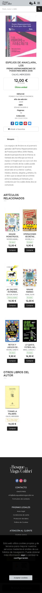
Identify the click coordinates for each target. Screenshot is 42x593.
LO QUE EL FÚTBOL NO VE (29, 346)
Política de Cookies (21, 522)
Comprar (12, 250)
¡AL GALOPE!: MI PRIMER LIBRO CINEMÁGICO (12, 290)
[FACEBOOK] (17, 480)
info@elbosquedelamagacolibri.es (21, 495)
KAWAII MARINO (29, 290)
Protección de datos (21, 518)
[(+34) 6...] (25, 480)
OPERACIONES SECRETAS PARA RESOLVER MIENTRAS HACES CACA (29, 235)
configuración (21, 558)
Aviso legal (21, 511)
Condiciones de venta (21, 515)
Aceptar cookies (21, 578)
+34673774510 (21, 491)
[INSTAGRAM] (21, 480)
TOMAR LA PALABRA (12, 412)
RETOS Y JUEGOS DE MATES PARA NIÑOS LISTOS (12, 346)
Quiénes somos (21, 535)
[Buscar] (39, 9)
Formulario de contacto (21, 499)
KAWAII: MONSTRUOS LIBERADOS (12, 235)
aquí (23, 555)
